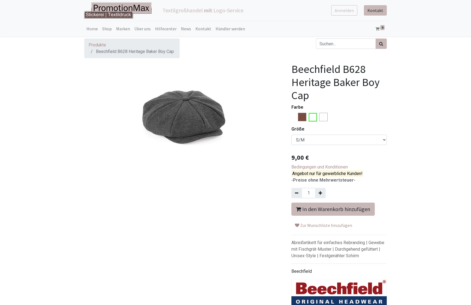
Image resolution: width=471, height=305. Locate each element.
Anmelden (344, 10)
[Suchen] (381, 44)
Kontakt (375, 10)
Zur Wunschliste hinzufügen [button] (325, 225)
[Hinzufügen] (320, 193)
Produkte (97, 45)
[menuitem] (92, 28)
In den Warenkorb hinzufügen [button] (335, 209)
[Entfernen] (296, 193)
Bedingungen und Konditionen (319, 167)
